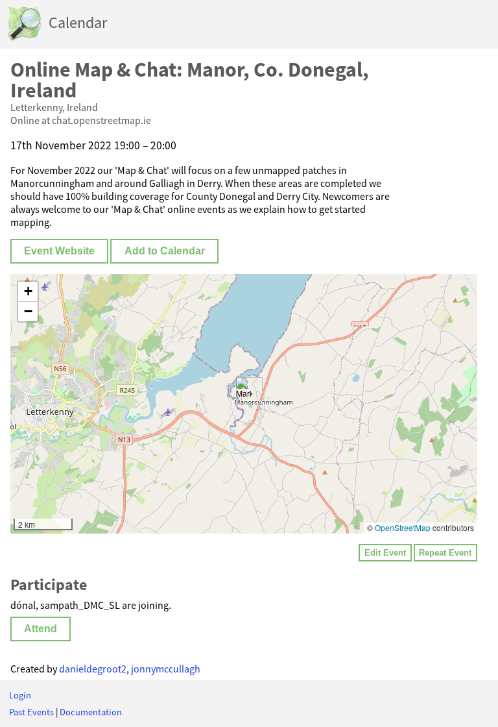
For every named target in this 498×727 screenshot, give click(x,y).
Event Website (59, 250)
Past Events (31, 712)
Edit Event (385, 553)
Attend (40, 628)
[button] (244, 390)
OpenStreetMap (403, 527)
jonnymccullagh (165, 668)
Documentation (91, 712)
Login (20, 695)
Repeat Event (445, 553)
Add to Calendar (164, 250)
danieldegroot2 (92, 668)
